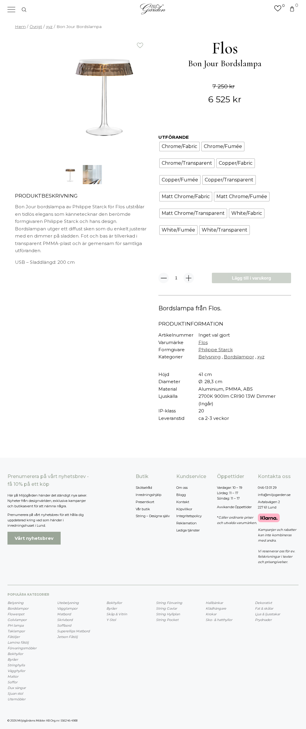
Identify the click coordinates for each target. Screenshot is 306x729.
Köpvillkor (184, 509)
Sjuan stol (15, 693)
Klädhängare (216, 608)
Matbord (64, 614)
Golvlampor (17, 620)
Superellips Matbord (73, 631)
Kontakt (182, 502)
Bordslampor (239, 357)
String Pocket (167, 620)
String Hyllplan (168, 614)
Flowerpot (15, 614)
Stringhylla (16, 665)
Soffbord (64, 625)
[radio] (179, 146)
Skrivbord (65, 620)
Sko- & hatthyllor (219, 620)
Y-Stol (111, 620)
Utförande (173, 137)
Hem (20, 26)
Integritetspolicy (189, 516)
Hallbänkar (214, 603)
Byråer (12, 659)
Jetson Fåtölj (67, 637)
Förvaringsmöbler (21, 648)
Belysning (209, 357)
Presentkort (145, 502)
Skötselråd (144, 488)
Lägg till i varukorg (251, 277)
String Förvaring (169, 603)
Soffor (12, 682)
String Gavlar (166, 608)
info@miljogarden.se (274, 495)
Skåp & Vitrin (116, 614)
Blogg (181, 495)
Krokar (211, 614)
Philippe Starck (215, 349)
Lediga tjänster (188, 530)
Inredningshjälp (148, 495)
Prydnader (263, 620)
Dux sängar (16, 688)
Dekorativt (263, 603)
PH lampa (15, 625)
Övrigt (36, 26)
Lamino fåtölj (18, 642)
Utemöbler (16, 699)
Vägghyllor (16, 671)
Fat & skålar (264, 608)
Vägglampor (67, 608)
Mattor (12, 676)
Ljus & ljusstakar (267, 614)
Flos (203, 342)
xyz (49, 26)
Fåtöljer (13, 637)
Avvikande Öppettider (234, 507)
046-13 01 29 (267, 488)
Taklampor (16, 631)
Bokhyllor (15, 654)
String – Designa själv (153, 516)
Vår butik (143, 509)
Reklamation (186, 523)
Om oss (182, 488)
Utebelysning (68, 603)
